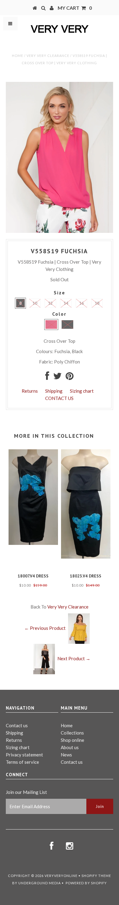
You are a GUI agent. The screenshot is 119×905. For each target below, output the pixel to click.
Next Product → (73, 658)
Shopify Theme (96, 876)
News (66, 754)
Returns (30, 391)
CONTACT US (59, 398)
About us (70, 747)
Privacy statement (24, 754)
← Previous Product (45, 628)
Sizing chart (82, 391)
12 (50, 303)
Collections (72, 732)
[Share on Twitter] (57, 377)
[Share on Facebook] (47, 377)
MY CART (75, 8)
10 (34, 303)
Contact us (17, 725)
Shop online (72, 740)
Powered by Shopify (86, 883)
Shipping (54, 391)
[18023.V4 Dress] (85, 556)
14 (65, 303)
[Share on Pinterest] (70, 377)
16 (81, 303)
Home (17, 56)
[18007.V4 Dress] (33, 543)
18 (97, 303)
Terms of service (22, 762)
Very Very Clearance (48, 56)
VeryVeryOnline (61, 876)
